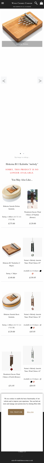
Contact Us (22, 451)
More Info (30, 412)
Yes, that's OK (16, 412)
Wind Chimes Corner (22, 3)
